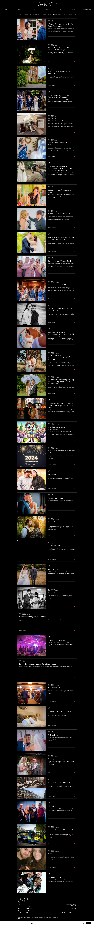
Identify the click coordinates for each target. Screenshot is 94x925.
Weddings (25, 14)
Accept (88, 923)
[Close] (92, 923)
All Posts (19, 14)
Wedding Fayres (57, 14)
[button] (75, 15)
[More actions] (74, 21)
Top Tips (65, 14)
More (70, 14)
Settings (82, 923)
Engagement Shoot (34, 14)
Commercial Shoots (46, 14)
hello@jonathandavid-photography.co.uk (68, 912)
